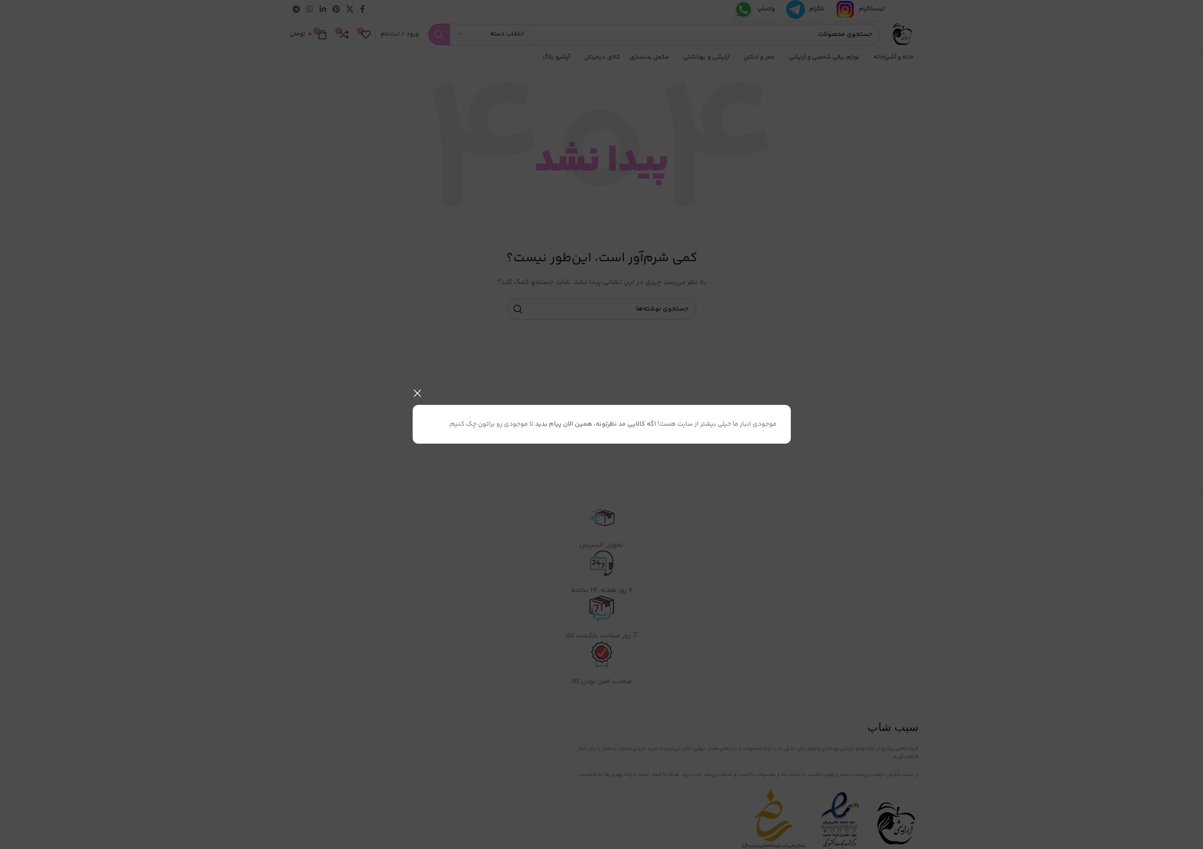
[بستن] (417, 393)
